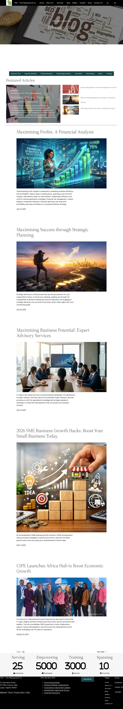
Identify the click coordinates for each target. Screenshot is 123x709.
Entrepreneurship (46, 73)
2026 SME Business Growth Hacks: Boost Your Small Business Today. (59, 433)
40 (23, 652)
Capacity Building (31, 73)
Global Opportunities (64, 73)
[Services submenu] (63, 2)
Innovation (78, 73)
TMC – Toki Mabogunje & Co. (25, 3)
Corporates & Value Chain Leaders (57, 688)
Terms (10, 692)
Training (109, 73)
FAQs (28, 692)
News (100, 73)
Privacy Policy (19, 692)
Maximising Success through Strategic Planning (52, 232)
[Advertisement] (61, 57)
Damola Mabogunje (35, 93)
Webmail (3, 692)
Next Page (102, 651)
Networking (90, 73)
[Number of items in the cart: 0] (115, 3)
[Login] (108, 3)
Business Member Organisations (56, 685)
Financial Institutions (52, 693)
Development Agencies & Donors (56, 690)
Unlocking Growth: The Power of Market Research (98, 108)
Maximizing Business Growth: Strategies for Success (99, 87)
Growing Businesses (52, 682)
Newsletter (87, 679)
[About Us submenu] (54, 2)
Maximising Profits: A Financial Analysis (55, 131)
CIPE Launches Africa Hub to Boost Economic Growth (59, 568)
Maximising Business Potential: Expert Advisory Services (52, 332)
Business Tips (15, 73)
